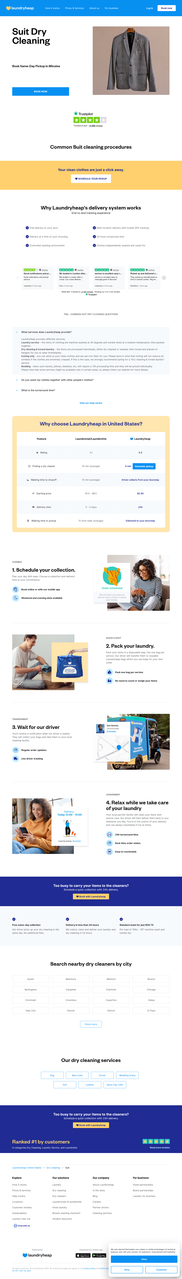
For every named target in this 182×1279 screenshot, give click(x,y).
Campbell (71, 989)
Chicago (151, 989)
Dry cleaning (53, 1167)
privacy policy (90, 1268)
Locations (17, 1201)
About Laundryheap (103, 1184)
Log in (149, 8)
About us (94, 8)
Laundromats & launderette (67, 1201)
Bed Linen (77, 1075)
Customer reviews (22, 1207)
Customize (161, 1269)
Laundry (56, 1184)
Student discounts (62, 1218)
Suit (65, 1084)
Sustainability (19, 1213)
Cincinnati (30, 1000)
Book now (166, 8)
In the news (99, 1190)
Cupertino (111, 1000)
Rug (52, 1075)
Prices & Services (74, 8)
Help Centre (18, 1196)
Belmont (111, 979)
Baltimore (71, 979)
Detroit (111, 1010)
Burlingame (31, 989)
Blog (95, 1196)
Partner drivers (101, 1207)
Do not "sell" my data (21, 1270)
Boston (151, 979)
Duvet (102, 1075)
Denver (71, 1010)
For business (111, 8)
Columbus (71, 1000)
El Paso (151, 1010)
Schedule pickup (144, 466)
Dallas (151, 1000)
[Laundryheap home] (20, 8)
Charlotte (111, 989)
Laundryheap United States (27, 1167)
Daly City (31, 1010)
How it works (52, 8)
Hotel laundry (59, 1207)
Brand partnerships (143, 1190)
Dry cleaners (59, 1196)
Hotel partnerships (143, 1184)
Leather (90, 1084)
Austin (30, 979)
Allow (144, 1259)
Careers (97, 1201)
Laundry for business (144, 1196)
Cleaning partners (102, 1213)
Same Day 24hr (114, 1084)
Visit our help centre (91, 403)
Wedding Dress (127, 1075)
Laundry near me (21, 1218)
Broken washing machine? (66, 1213)
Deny (127, 1269)
